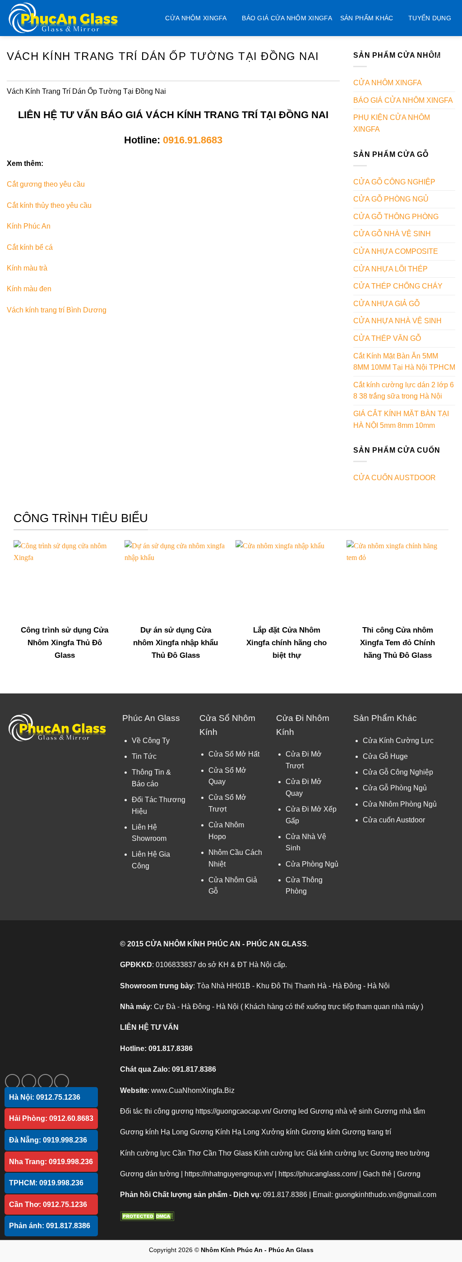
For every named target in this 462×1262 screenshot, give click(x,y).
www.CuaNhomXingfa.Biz (193, 1090)
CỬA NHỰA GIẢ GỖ (386, 303)
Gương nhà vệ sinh (341, 1111)
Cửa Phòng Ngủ (312, 864)
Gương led (290, 1111)
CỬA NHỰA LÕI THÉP (390, 269)
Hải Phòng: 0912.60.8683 (51, 1118)
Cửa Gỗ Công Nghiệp (398, 772)
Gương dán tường (149, 1174)
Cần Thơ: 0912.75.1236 (48, 1204)
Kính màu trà (27, 268)
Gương (408, 1174)
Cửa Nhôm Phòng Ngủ (400, 804)
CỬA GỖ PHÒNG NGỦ (391, 199)
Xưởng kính (280, 1132)
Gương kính (320, 1132)
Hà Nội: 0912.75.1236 (44, 1097)
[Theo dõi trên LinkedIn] (61, 1081)
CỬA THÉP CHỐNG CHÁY (398, 286)
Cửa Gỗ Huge (385, 756)
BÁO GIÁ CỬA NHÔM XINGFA (287, 18)
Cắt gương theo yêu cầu (46, 184)
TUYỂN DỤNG (429, 18)
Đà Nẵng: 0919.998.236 (48, 1140)
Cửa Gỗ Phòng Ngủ (395, 788)
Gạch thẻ (377, 1174)
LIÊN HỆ (442, 54)
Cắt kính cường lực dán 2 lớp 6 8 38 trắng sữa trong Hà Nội (403, 390)
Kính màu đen (29, 289)
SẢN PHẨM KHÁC (366, 18)
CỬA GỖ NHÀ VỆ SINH (392, 234)
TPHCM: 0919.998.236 (46, 1183)
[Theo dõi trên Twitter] (45, 1081)
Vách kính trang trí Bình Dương (56, 310)
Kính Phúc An (29, 226)
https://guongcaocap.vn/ (233, 1111)
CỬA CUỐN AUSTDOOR (394, 478)
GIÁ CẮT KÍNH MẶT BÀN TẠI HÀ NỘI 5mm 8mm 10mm (401, 419)
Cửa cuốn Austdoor (394, 820)
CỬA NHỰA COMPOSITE (395, 251)
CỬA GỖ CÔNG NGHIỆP (394, 182)
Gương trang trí (366, 1132)
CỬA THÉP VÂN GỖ (387, 338)
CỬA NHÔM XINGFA (195, 18)
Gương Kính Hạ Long (224, 1132)
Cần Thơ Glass (227, 1153)
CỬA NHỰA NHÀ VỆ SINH (397, 321)
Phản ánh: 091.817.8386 (49, 1226)
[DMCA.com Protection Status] (147, 1216)
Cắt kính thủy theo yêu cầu (49, 205)
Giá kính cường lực (337, 1153)
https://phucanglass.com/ (317, 1174)
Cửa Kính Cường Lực (398, 740)
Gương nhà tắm (399, 1111)
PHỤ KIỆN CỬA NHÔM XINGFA (391, 123)
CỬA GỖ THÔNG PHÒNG (396, 216)
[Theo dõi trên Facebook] (12, 1081)
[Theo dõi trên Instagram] (29, 1081)
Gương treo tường (400, 1153)
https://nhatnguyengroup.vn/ (229, 1174)
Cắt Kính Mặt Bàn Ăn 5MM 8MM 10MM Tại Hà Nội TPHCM (404, 362)
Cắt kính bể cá (30, 247)
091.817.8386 (170, 1048)
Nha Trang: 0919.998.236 (51, 1162)
